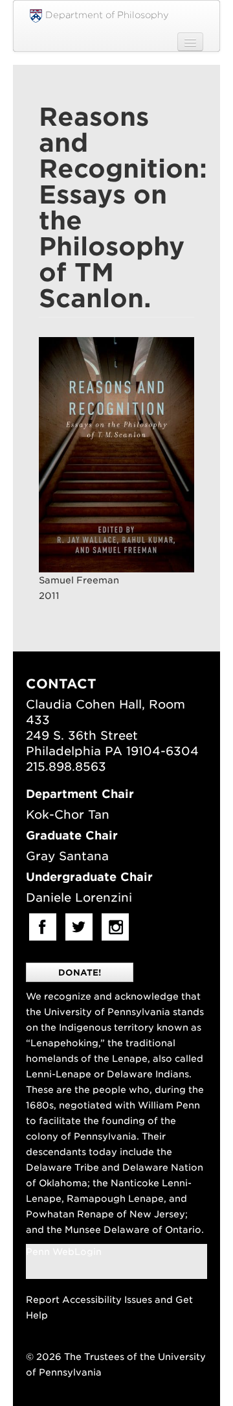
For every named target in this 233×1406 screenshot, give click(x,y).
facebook (42, 927)
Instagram (115, 927)
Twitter (79, 927)
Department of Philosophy (107, 15)
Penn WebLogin (64, 1252)
